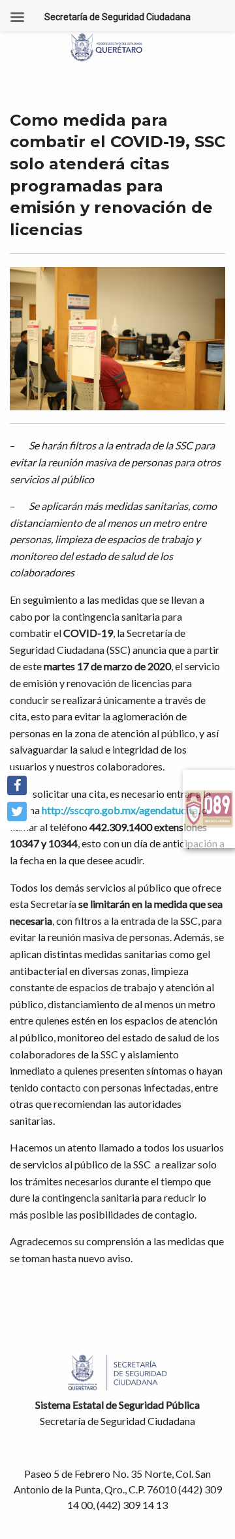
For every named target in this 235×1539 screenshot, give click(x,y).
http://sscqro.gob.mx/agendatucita (120, 810)
